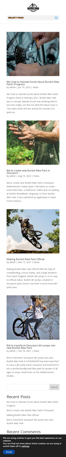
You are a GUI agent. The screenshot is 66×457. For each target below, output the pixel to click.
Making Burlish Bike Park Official (25, 259)
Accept (9, 452)
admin (13, 87)
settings (25, 446)
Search (54, 387)
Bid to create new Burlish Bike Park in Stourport (28, 172)
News (36, 87)
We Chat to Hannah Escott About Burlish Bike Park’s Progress (33, 83)
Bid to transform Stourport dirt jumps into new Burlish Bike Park (31, 347)
